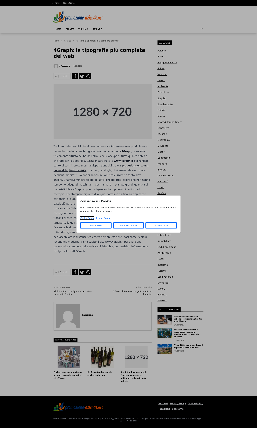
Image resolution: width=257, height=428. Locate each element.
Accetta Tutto (161, 225)
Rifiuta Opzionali (128, 225)
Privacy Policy (103, 218)
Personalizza (96, 225)
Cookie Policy (87, 218)
